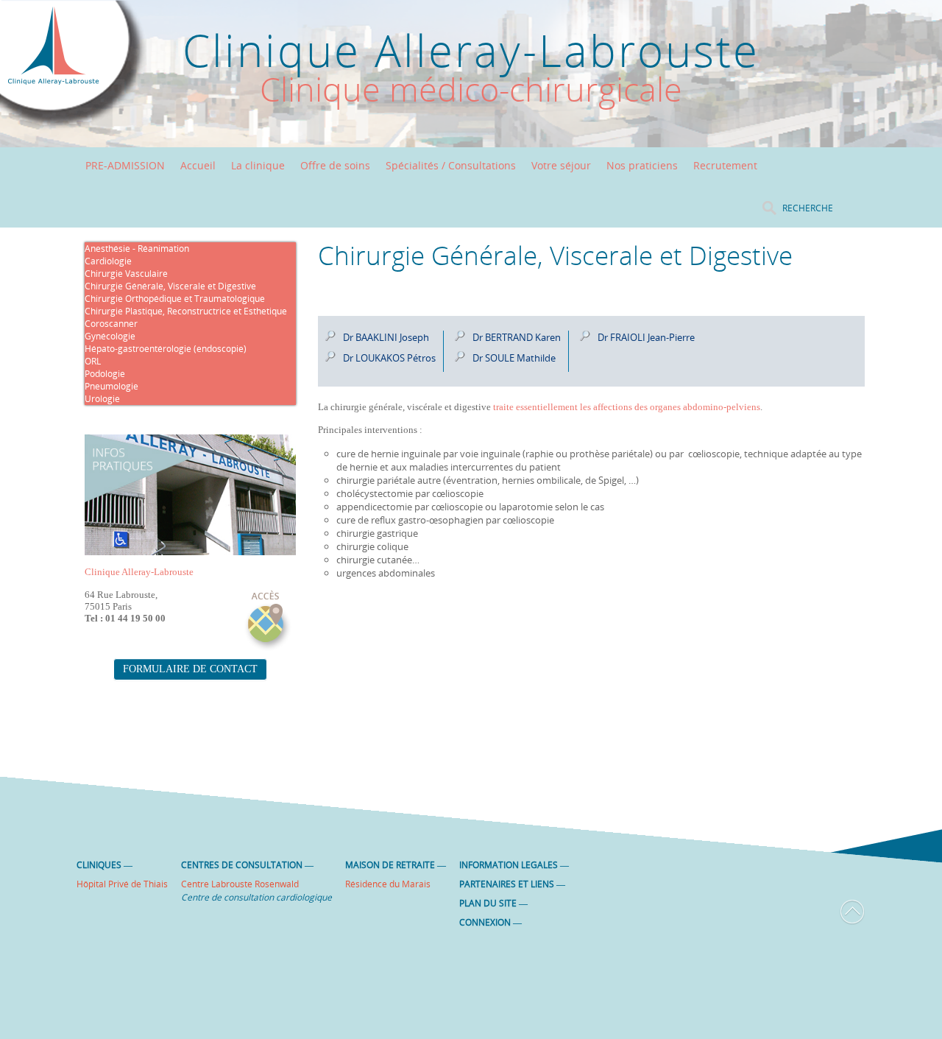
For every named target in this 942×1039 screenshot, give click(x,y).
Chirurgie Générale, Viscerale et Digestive (170, 286)
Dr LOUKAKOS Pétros (389, 357)
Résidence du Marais (388, 884)
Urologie (102, 398)
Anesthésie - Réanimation (137, 248)
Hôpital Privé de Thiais (122, 884)
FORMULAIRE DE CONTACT (190, 669)
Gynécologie (110, 336)
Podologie (105, 373)
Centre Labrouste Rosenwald (240, 884)
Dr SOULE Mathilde (514, 357)
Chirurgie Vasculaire (126, 273)
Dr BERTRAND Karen (516, 337)
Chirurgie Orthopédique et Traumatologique (175, 298)
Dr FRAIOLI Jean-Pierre (646, 337)
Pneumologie (111, 386)
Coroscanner (111, 323)
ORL (93, 361)
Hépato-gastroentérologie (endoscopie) (166, 348)
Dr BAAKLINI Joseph (386, 337)
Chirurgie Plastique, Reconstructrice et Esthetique (186, 311)
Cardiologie (108, 261)
